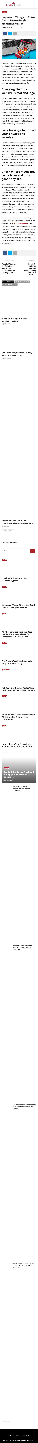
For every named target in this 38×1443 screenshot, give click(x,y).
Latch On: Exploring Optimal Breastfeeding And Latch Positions (30, 269)
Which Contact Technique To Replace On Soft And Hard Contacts (24, 1266)
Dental (5, 586)
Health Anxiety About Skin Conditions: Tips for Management (18, 521)
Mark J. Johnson (7, 27)
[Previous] (4, 751)
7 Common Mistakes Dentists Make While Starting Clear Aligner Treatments (18, 717)
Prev (5, 530)
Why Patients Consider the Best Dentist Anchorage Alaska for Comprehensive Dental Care (17, 634)
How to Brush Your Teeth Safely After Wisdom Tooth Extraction (17, 745)
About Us (26, 1436)
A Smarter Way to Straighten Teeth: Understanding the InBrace (19, 606)
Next (10, 530)
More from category (9, 284)
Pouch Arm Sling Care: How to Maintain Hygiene (16, 319)
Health (4, 12)
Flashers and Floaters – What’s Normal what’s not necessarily (23, 788)
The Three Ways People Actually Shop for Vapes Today (17, 354)
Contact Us (13, 1436)
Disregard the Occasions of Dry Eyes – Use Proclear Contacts (23, 947)
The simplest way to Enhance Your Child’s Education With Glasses (24, 1107)
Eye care (6, 768)
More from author (22, 281)
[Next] (8, 751)
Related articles (8, 281)
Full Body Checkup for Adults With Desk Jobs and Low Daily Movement (19, 689)
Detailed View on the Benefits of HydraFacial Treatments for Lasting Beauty (9, 268)
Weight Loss (6, 669)
